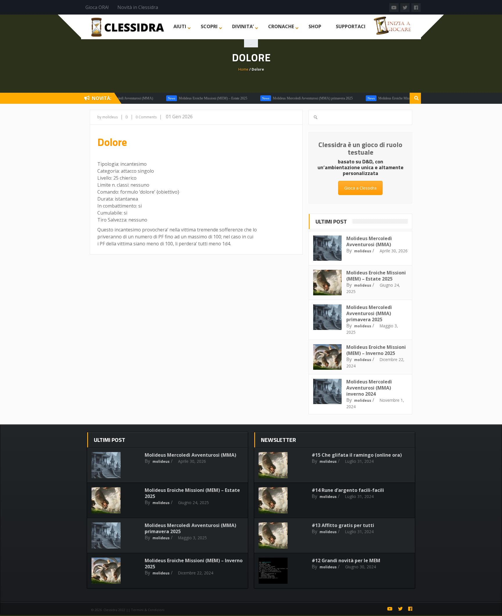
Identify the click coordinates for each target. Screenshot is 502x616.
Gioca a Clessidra (360, 188)
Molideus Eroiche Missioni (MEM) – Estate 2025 (200, 98)
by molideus (107, 117)
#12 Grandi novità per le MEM (346, 560)
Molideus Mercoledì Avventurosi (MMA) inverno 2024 (369, 387)
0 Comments (146, 117)
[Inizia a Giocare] (393, 25)
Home (243, 69)
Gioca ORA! (97, 7)
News (159, 98)
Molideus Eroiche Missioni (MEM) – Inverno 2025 (401, 98)
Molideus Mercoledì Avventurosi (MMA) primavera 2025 (300, 98)
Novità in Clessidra (137, 7)
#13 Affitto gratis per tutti (343, 525)
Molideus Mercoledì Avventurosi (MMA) (369, 241)
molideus (362, 251)
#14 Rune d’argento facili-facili (348, 490)
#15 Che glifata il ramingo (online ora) (357, 455)
